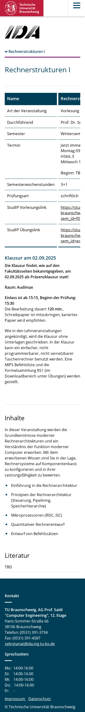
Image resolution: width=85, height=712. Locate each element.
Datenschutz (39, 698)
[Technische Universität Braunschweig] (22, 8)
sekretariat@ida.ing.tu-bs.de (30, 643)
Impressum (15, 698)
